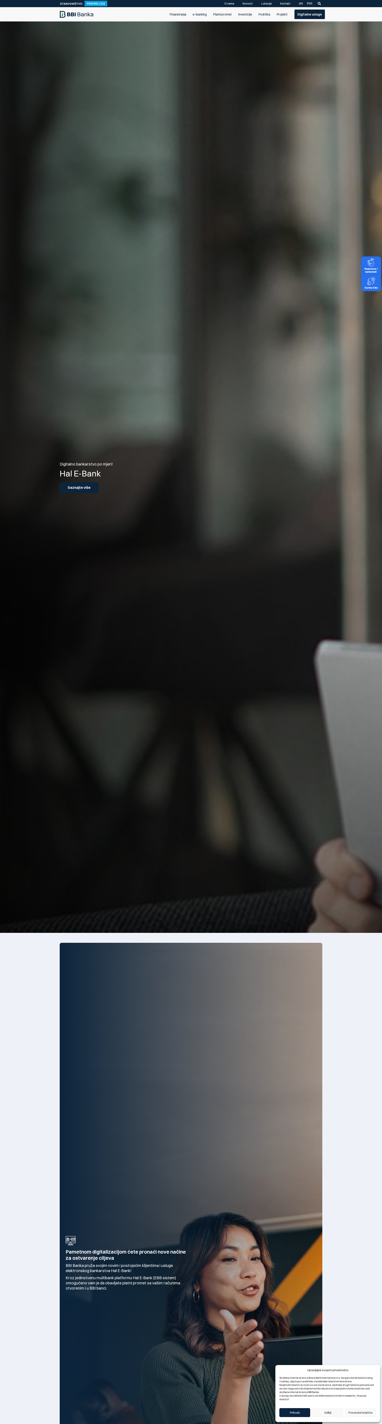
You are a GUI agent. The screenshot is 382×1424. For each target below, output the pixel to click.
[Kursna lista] (371, 281)
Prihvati (295, 1412)
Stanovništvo (71, 4)
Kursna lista (371, 287)
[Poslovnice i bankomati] (371, 262)
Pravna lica (96, 3)
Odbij (327, 1412)
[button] (319, 4)
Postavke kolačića (360, 1412)
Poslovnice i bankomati (371, 270)
